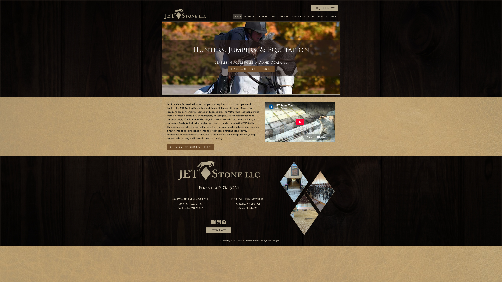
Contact (240, 240)
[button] (251, 69)
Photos (249, 240)
